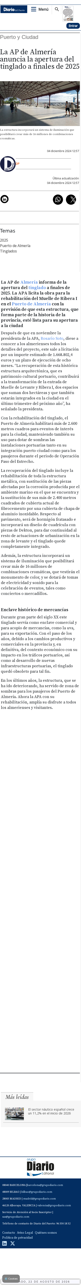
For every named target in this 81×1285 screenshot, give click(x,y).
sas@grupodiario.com (15, 1216)
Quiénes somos (46, 1233)
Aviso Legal (25, 1233)
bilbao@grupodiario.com (36, 1192)
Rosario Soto (52, 338)
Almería (29, 282)
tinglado (37, 288)
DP (18, 164)
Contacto (8, 1233)
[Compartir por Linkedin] (4, 199)
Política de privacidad (17, 1238)
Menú (43, 9)
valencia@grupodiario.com (54, 1205)
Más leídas (17, 1097)
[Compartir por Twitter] (71, 200)
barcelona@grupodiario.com (45, 1185)
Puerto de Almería (31, 304)
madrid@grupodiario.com (39, 1198)
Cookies (11, 1278)
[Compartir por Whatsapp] (58, 200)
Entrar (73, 26)
